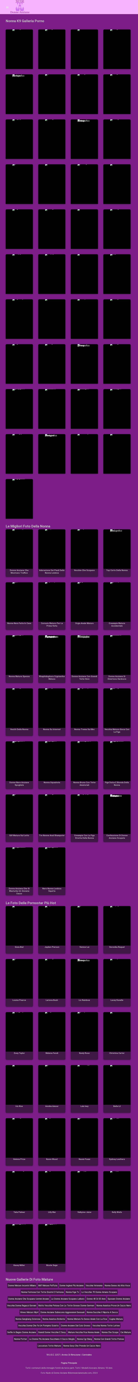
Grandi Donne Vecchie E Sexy (52, 1332)
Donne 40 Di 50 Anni (96, 1299)
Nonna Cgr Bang (84, 1339)
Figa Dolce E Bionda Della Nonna (117, 783)
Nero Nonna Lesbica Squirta (51, 889)
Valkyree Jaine (84, 1212)
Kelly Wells (117, 1212)
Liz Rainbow (84, 1000)
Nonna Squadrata (52, 782)
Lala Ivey (84, 1106)
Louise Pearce (19, 1000)
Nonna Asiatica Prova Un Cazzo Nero (113, 1305)
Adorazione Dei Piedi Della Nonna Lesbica (51, 571)
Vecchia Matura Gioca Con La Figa (117, 730)
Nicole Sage (52, 1265)
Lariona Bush (52, 1000)
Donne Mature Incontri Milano (22, 1285)
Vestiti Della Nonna (19, 729)
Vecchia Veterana (94, 1285)
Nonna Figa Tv (72, 1292)
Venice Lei (84, 947)
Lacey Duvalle (117, 1000)
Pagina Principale (69, 1363)
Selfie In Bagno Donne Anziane (21, 1332)
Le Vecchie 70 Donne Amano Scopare (99, 1292)
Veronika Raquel (117, 947)
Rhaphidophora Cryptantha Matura (52, 677)
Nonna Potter (20, 1339)
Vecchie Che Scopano (84, 570)
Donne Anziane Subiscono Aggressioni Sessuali (62, 1312)
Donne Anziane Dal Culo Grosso (75, 1325)
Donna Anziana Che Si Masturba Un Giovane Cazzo (19, 891)
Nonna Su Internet (52, 729)
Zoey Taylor (19, 1053)
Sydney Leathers (117, 1159)
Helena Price (19, 1159)
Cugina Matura (116, 1319)
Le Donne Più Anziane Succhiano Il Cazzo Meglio (52, 1339)
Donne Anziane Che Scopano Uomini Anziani (28, 1299)
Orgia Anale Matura (84, 623)
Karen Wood (52, 1159)
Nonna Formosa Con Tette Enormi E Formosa (42, 1292)
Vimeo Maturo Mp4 (29, 1312)
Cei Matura (125, 1332)
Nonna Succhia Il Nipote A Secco (102, 1312)
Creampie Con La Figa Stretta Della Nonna (84, 836)
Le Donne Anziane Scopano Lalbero (67, 1299)
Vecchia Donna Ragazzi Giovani (21, 1305)
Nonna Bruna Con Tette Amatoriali (84, 783)
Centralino (87, 1354)
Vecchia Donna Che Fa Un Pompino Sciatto (38, 1325)
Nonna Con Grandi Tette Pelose (109, 1339)
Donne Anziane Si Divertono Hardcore (117, 677)
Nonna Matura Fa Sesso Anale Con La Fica (87, 1319)
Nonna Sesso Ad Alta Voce (117, 1285)
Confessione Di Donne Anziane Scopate (117, 836)
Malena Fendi (52, 1053)
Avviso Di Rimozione (71, 1354)
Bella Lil (117, 1106)
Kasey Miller (19, 1265)
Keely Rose (84, 1053)
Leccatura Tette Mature (49, 1345)
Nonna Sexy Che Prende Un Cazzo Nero (81, 1345)
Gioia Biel (19, 947)
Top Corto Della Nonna (117, 570)
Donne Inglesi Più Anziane (71, 1285)
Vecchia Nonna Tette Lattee (106, 1325)
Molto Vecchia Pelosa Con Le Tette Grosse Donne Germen (66, 1305)
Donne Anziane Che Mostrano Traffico (19, 571)
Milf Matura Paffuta (47, 1285)
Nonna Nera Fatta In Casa (19, 623)
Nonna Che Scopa (110, 1332)
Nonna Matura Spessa (19, 676)
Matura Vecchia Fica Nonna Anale (83, 1332)
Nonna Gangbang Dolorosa (27, 1319)
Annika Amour (51, 1106)
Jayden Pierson (51, 947)
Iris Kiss (19, 1106)
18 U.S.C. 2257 (53, 1354)
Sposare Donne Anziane (119, 1299)
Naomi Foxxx (84, 1159)
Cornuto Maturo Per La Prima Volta (52, 624)
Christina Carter (117, 1053)
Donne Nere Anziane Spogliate (19, 783)
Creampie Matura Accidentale (117, 624)
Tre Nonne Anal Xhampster (52, 835)
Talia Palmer (19, 1212)
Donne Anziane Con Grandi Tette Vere (84, 677)
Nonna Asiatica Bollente (53, 1319)
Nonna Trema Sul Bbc (84, 729)
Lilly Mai (52, 1212)
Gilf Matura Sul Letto (19, 835)
